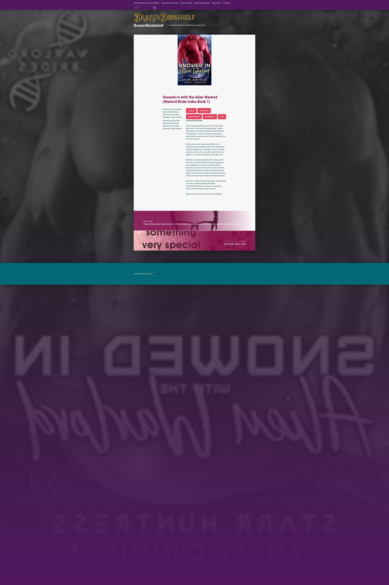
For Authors (157, 274)
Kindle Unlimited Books (202, 3)
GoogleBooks (210, 117)
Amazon (191, 111)
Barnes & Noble (193, 117)
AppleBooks (204, 111)
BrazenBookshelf (149, 25)
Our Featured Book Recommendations (146, 3)
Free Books (226, 3)
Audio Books (216, 3)
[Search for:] (145, 8)
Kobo (222, 117)
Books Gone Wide (186, 3)
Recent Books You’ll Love (169, 3)
